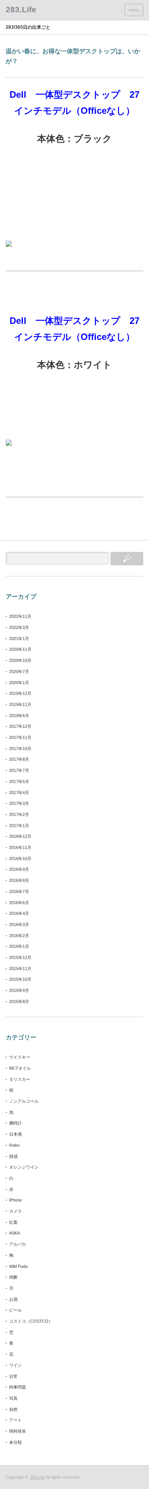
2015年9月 (19, 990)
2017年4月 (19, 792)
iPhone (15, 1200)
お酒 (13, 1299)
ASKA (14, 1233)
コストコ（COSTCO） (31, 1321)
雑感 (13, 1156)
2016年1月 (19, 946)
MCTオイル (20, 1068)
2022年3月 (19, 627)
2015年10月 (20, 979)
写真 (13, 1398)
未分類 (15, 1442)
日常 (13, 1376)
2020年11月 (20, 649)
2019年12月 (20, 693)
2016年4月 (19, 913)
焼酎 (13, 1277)
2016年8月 (19, 880)
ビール (15, 1310)
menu (134, 10)
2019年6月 (19, 715)
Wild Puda (18, 1266)
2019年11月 (20, 704)
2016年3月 (19, 924)
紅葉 (13, 1222)
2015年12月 (20, 957)
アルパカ (17, 1244)
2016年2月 (19, 935)
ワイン (15, 1365)
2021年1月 (19, 638)
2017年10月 (20, 748)
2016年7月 (19, 891)
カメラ (15, 1211)
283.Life (37, 1477)
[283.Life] (21, 9)
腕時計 (15, 1123)
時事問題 (17, 1387)
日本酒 (15, 1134)
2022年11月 (20, 616)
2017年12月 (20, 726)
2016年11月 (20, 847)
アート (15, 1420)
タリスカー (19, 1079)
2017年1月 (19, 825)
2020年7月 (19, 671)
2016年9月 (19, 869)
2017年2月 (19, 814)
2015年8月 (19, 1001)
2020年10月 (20, 660)
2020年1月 (19, 682)
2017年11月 (20, 737)
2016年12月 (20, 836)
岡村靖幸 (17, 1431)
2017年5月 (19, 781)
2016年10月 (20, 858)
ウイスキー (19, 1057)
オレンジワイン (24, 1167)
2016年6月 (19, 902)
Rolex (14, 1145)
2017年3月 (19, 803)
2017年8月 (19, 759)
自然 (13, 1409)
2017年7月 (19, 770)
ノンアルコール (24, 1101)
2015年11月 (20, 968)
